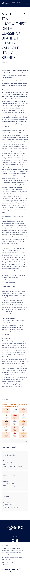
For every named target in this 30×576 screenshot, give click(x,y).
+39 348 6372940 (9, 463)
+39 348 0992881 (9, 483)
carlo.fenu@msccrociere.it (12, 507)
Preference (5, 564)
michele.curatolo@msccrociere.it (14, 466)
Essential (5, 562)
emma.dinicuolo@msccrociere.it (13, 487)
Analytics (13, 562)
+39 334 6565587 (9, 504)
